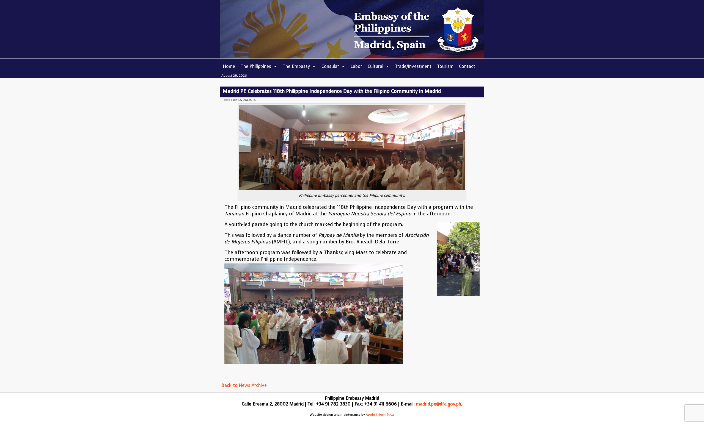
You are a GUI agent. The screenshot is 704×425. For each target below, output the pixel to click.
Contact (467, 66)
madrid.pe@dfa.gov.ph (438, 404)
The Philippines (256, 66)
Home (229, 66)
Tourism (445, 66)
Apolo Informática (380, 414)
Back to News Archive (244, 385)
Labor (356, 66)
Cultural (375, 66)
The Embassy (296, 66)
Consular (330, 66)
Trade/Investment (413, 66)
